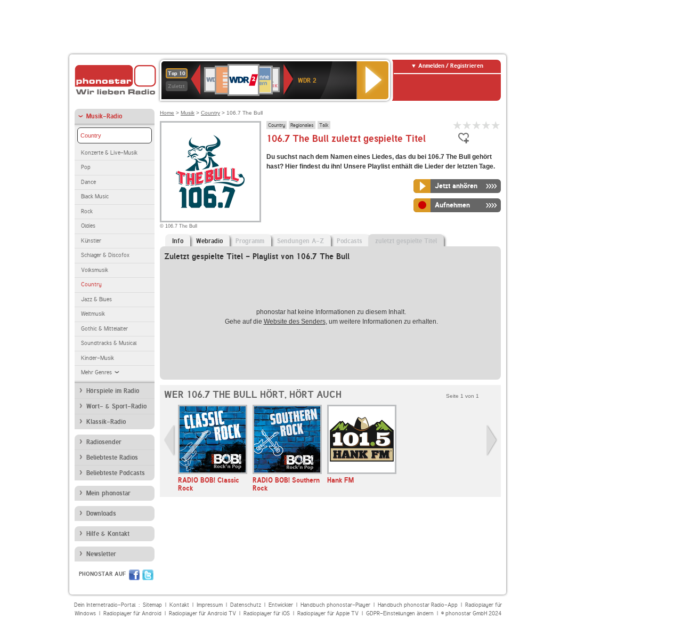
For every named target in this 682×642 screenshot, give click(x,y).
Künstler (91, 240)
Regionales (302, 125)
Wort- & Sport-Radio (116, 406)
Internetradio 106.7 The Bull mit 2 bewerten (467, 125)
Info (177, 241)
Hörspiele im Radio (112, 391)
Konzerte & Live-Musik (109, 152)
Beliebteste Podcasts (115, 473)
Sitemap (152, 604)
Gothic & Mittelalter (104, 328)
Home (167, 113)
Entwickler (281, 604)
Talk (324, 125)
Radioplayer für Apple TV (328, 613)
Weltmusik (93, 313)
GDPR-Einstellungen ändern (400, 613)
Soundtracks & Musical (108, 343)
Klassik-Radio (106, 422)
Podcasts (349, 241)
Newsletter (101, 554)
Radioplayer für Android (132, 613)
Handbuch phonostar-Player (335, 604)
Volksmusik (94, 270)
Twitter (147, 574)
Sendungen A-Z (300, 241)
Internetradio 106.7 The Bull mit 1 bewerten (457, 125)
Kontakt (179, 604)
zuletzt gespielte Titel (406, 241)
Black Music (95, 196)
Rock (87, 211)
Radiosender (103, 442)
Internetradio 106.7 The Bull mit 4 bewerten (486, 125)
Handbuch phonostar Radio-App (418, 604)
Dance (88, 182)
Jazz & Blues (96, 299)
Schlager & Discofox (105, 255)
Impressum (210, 604)
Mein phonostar (108, 493)
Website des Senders (295, 321)
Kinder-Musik (97, 358)
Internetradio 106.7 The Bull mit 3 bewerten (477, 125)
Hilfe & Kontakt (107, 533)
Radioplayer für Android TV (202, 613)
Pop (86, 167)
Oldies (88, 225)
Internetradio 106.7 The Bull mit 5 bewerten (496, 125)
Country (90, 135)
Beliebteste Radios (112, 457)
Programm (250, 241)
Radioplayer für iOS (266, 613)
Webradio (209, 241)
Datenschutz (245, 604)
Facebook (134, 574)
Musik (187, 113)
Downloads (101, 513)
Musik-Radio (104, 116)
